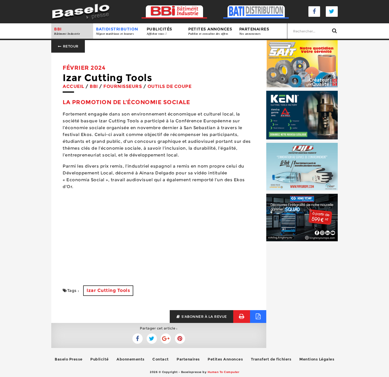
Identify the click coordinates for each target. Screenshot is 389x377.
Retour (70, 46)
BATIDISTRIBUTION (117, 30)
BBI (67, 30)
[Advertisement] (159, 234)
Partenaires (254, 30)
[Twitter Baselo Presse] (332, 11)
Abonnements (130, 359)
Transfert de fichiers (271, 359)
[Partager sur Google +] (166, 338)
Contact (160, 359)
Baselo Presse (69, 359)
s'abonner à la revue (203, 316)
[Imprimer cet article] (241, 316)
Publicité (99, 359)
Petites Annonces (225, 359)
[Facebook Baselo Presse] (314, 11)
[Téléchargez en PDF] (258, 316)
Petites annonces (210, 30)
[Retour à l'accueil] (80, 11)
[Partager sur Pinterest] (180, 338)
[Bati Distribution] (256, 11)
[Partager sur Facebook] (152, 338)
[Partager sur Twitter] (137, 338)
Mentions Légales (316, 359)
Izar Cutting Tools (108, 290)
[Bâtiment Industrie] (174, 11)
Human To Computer (223, 372)
